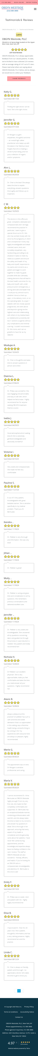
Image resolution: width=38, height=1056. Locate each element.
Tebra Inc (18, 1007)
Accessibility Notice (27, 1012)
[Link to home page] (16, 9)
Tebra (28, 1048)
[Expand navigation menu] (35, 9)
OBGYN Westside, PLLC (9, 29)
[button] (19, 2)
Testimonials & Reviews (26, 29)
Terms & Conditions (11, 1012)
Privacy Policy (29, 1007)
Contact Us (19, 1017)
